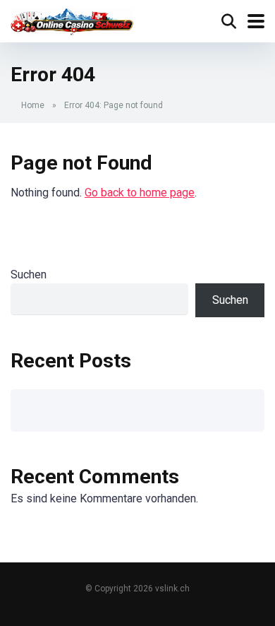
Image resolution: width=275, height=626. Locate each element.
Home (32, 105)
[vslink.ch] (72, 19)
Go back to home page (140, 192)
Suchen (29, 274)
